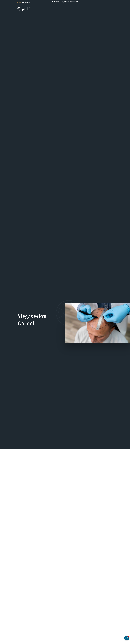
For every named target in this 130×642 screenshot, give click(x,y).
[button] (39, 9)
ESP (107, 9)
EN (109, 9)
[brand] (23, 9)
